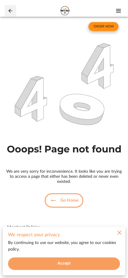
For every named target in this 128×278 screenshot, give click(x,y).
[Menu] (118, 11)
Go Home (69, 200)
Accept (64, 263)
